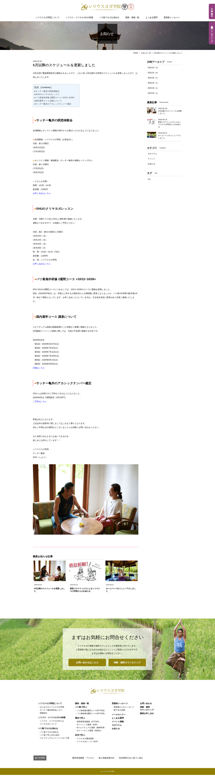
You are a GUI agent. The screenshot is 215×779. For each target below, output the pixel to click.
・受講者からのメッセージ (123, 707)
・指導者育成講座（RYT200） (87, 721)
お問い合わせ (212, 11)
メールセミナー (119, 714)
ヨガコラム (152, 154)
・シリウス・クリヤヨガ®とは (51, 721)
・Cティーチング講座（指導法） (89, 730)
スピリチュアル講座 (42, 327)
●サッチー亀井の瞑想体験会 (46, 91)
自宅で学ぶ (80, 735)
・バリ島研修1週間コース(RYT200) (90, 713)
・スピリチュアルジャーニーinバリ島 (53, 738)
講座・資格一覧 (132, 17)
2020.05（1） (153, 78)
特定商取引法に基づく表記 (131, 758)
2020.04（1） (153, 83)
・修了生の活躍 (118, 710)
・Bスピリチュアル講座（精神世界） (90, 727)
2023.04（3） (153, 67)
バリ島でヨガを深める (109, 17)
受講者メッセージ (172, 17)
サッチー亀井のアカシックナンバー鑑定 (62, 383)
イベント (151, 159)
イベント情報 (118, 721)
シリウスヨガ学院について (47, 17)
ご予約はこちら (40, 401)
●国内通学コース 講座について (48, 101)
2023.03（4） (153, 73)
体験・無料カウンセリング (212, 33)
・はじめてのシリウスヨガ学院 (51, 707)
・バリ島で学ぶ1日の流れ (49, 735)
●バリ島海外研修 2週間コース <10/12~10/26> (54, 97)
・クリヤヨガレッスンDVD (86, 741)
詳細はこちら (39, 368)
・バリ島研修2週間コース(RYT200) (90, 710)
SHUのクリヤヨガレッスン (54, 208)
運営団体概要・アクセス (83, 758)
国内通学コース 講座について (55, 316)
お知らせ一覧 (146, 53)
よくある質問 (151, 17)
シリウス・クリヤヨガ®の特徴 (79, 17)
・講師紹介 (42, 713)
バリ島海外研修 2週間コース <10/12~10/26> (65, 279)
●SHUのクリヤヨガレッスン (47, 94)
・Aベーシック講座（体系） (87, 724)
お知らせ (151, 164)
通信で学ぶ (80, 718)
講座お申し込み (147, 713)
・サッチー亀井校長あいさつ (50, 710)
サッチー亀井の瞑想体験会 (53, 120)
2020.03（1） (153, 88)
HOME (135, 53)
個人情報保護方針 (106, 758)
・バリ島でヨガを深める (48, 732)
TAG (149, 179)
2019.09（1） (153, 93)
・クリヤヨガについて (47, 724)
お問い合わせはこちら (87, 662)
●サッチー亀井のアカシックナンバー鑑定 (52, 104)
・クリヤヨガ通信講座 (84, 738)
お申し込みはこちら (42, 193)
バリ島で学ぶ (81, 707)
